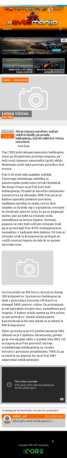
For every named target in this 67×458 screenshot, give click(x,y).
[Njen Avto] (54, 9)
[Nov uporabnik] (59, 2)
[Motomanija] (37, 9)
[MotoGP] (44, 9)
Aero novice (21, 80)
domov (7, 80)
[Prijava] (53, 2)
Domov (7, 29)
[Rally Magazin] (29, 9)
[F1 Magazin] (19, 9)
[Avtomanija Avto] (9, 9)
